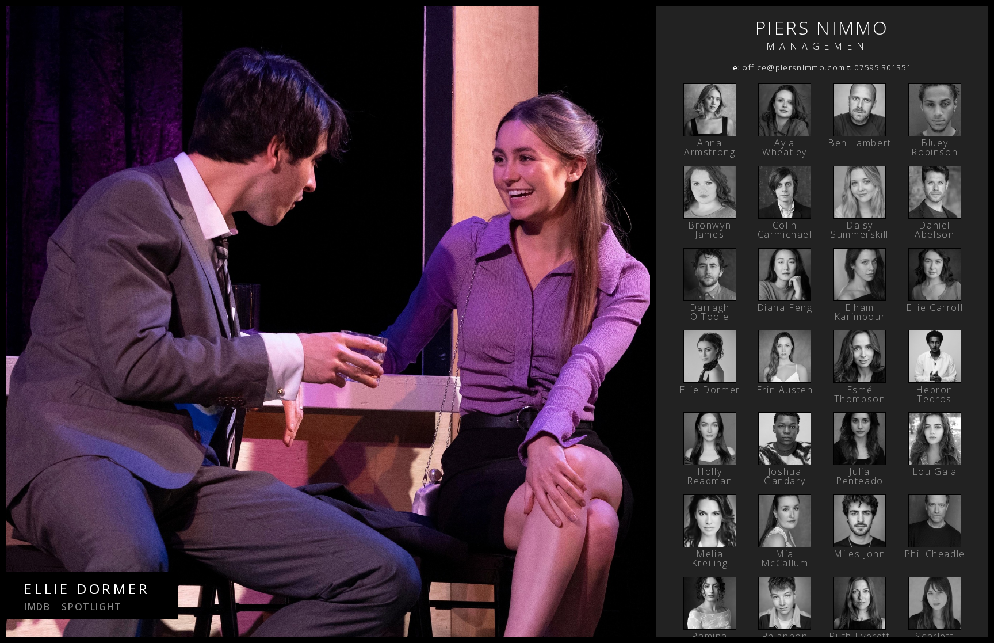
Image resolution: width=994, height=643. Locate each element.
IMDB (37, 606)
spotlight (91, 606)
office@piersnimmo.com (793, 67)
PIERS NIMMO (822, 27)
